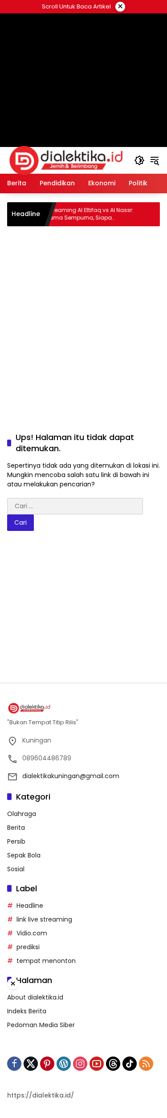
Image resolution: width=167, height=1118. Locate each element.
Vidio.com (31, 933)
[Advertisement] (83, 318)
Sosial (15, 869)
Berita (16, 827)
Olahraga (21, 813)
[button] (139, 160)
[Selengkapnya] (83, 708)
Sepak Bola (24, 855)
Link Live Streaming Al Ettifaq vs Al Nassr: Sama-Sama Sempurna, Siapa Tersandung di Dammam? (70, 214)
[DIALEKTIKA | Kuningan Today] (66, 159)
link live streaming (44, 919)
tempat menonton (46, 960)
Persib (16, 841)
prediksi (28, 947)
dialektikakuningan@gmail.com (70, 775)
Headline (29, 905)
